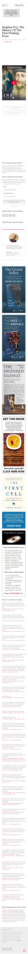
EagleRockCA (5, 603)
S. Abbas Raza (7, 41)
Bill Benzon (4, 723)
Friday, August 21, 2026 (7, 682)
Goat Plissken (5, 753)
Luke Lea (4, 850)
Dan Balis (18, 914)
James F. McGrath (6, 654)
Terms (13, 206)
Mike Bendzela (5, 676)
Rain (3, 666)
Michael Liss (5, 711)
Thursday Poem (5, 706)
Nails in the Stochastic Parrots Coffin (10, 780)
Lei (2, 615)
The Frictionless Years (7, 621)
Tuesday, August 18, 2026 (12, 804)
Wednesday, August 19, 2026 (18, 761)
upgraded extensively (9, 914)
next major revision (6, 915)
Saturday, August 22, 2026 (8, 610)
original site (6, 910)
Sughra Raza (5, 696)
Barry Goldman (5, 734)
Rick (3, 702)
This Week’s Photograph (7, 691)
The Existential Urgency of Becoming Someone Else (13, 792)
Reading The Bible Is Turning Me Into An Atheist (12, 609)
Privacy (16, 206)
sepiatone (4, 774)
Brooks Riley (5, 687)
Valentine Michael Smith (7, 786)
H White (4, 894)
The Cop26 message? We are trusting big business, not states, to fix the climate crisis (14, 113)
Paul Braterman (5, 861)
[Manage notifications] (24, 950)
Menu (6, 5)
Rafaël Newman (5, 873)
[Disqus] (14, 136)
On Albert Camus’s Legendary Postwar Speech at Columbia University (14, 108)
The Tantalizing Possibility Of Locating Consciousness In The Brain (10, 855)
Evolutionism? (5, 729)
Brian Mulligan (5, 765)
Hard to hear (5, 890)
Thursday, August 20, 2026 (15, 729)
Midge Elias (4, 798)
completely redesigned (14, 911)
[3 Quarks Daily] (19, 6)
